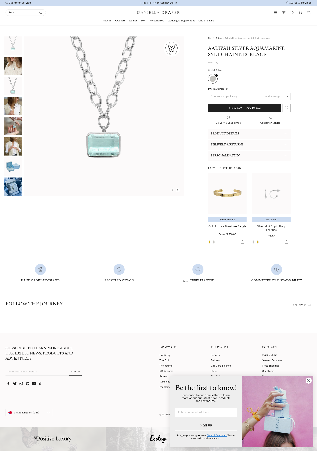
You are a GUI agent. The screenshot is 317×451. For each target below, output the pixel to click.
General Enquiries (272, 360)
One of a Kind (206, 20)
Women (133, 20)
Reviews (164, 376)
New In (107, 20)
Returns (215, 360)
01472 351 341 (269, 355)
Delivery (215, 355)
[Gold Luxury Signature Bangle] (227, 193)
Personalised (157, 20)
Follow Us (299, 305)
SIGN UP (75, 372)
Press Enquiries (270, 366)
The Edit (164, 360)
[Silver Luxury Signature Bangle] (213, 242)
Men (143, 20)
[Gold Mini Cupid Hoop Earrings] (257, 242)
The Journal (166, 366)
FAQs (213, 371)
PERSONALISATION (225, 155)
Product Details (225, 133)
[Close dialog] (308, 380)
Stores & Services (300, 2)
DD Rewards (166, 371)
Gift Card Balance (221, 366)
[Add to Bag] (242, 242)
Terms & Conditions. (217, 435)
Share (211, 63)
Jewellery (119, 20)
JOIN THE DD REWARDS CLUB (158, 3)
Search (12, 12)
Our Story (164, 355)
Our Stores (268, 371)
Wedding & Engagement (181, 20)
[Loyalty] (284, 12)
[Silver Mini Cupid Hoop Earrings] (271, 193)
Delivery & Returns (227, 144)
